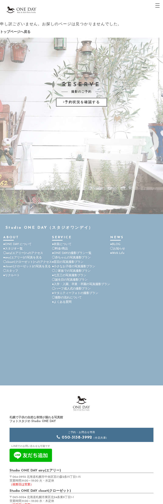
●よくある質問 (62, 302)
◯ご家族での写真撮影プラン (71, 271)
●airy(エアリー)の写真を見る (22, 257)
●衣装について (62, 244)
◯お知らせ (117, 248)
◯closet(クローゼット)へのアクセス (27, 262)
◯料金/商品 (60, 248)
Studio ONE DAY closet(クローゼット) (40, 491)
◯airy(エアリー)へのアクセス (23, 253)
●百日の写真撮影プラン (67, 262)
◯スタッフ (10, 271)
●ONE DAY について (17, 244)
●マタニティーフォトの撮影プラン (75, 293)
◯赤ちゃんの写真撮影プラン (71, 257)
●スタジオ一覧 (13, 248)
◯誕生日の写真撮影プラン (70, 279)
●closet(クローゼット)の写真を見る (27, 266)
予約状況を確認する (82, 102)
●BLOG (115, 244)
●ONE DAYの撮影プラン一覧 (71, 253)
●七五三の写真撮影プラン (69, 275)
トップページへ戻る (15, 32)
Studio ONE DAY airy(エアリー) (35, 470)
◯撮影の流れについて (67, 297)
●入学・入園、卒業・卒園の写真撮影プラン (81, 284)
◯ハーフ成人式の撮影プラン (71, 288)
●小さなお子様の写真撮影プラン (73, 266)
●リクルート (11, 275)
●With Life (117, 253)
